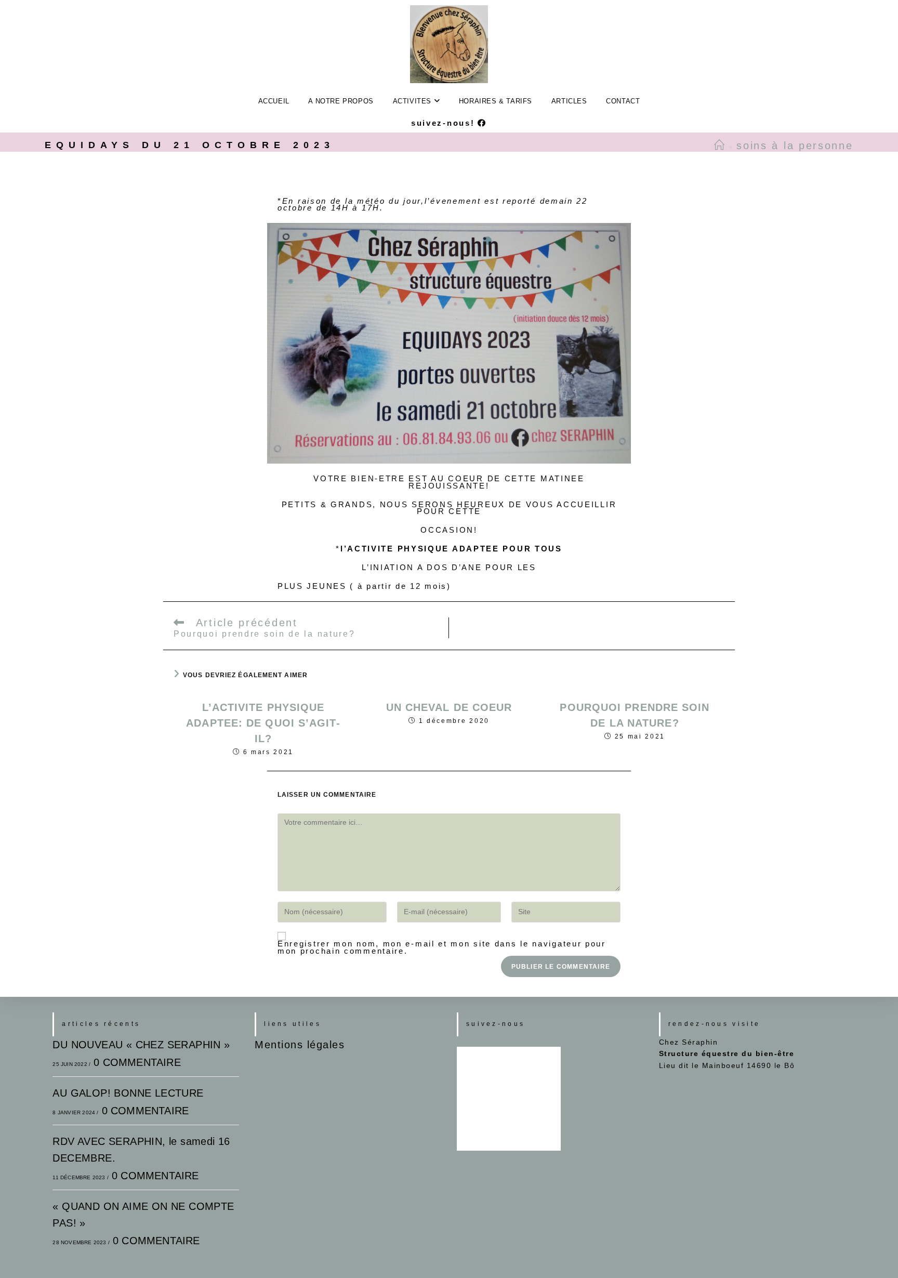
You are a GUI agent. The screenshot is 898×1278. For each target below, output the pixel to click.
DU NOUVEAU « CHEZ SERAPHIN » (141, 1044)
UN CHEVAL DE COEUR (449, 707)
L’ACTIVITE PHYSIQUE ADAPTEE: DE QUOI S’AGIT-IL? (263, 723)
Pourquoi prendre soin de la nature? (634, 715)
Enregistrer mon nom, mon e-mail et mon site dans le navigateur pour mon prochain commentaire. (442, 947)
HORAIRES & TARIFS (495, 101)
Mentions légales (300, 1044)
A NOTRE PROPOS (340, 101)
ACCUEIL (273, 101)
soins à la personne (794, 145)
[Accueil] (720, 145)
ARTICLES (569, 101)
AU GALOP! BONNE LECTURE (127, 1093)
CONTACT (623, 101)
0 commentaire (137, 1062)
